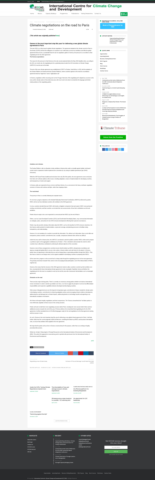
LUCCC (80, 445)
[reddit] (75, 353)
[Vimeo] (123, 1)
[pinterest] (80, 353)
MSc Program (103, 61)
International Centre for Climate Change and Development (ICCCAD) (50, 478)
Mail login (30, 442)
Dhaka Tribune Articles (39, 21)
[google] (70, 353)
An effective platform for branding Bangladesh (83, 389)
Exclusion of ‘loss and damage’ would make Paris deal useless (80, 361)
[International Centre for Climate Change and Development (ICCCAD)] (75, 3)
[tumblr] (91, 353)
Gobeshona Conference (85, 443)
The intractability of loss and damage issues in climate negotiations (60, 389)
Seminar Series (104, 71)
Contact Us (30, 444)
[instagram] (126, 1)
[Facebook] (108, 1)
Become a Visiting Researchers (108, 58)
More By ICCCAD (46, 367)
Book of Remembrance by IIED (113, 26)
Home (31, 21)
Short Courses (103, 66)
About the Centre (31, 439)
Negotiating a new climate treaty (38, 360)
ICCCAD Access (31, 447)
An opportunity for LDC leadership (80, 399)
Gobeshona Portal (84, 441)
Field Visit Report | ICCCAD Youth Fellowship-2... (53, 1)
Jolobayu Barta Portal (84, 447)
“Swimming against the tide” (38, 413)
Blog (101, 63)
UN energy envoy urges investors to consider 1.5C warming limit (62, 399)
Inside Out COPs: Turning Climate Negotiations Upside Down (40, 388)
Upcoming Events (104, 56)
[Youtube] (120, 1)
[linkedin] (85, 353)
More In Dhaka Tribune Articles (61, 367)
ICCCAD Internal (31, 449)
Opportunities (103, 54)
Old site (29, 451)
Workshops (103, 68)
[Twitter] (111, 1)
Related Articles (35, 367)
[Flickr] (117, 1)
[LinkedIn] (114, 1)
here (57, 36)
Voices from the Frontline (113, 137)
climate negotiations (39, 347)
